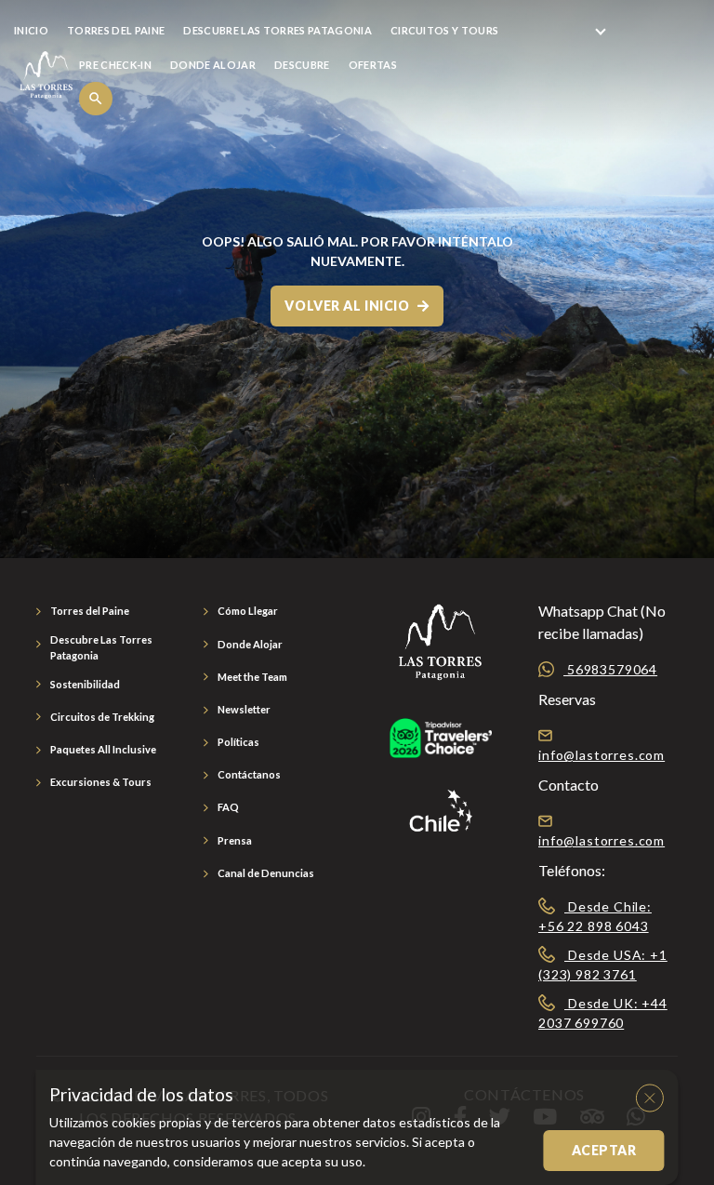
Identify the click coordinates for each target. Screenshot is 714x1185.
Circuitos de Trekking (102, 717)
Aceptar (604, 1150)
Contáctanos (249, 774)
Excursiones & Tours (101, 782)
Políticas (238, 742)
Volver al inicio (348, 305)
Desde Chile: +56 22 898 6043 (595, 916)
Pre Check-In (115, 65)
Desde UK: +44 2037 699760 (603, 1013)
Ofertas (373, 65)
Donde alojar (213, 65)
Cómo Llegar (248, 611)
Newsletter (244, 709)
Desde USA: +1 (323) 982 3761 (603, 964)
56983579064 (610, 669)
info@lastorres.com (601, 755)
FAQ (228, 807)
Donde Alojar (250, 644)
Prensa (235, 840)
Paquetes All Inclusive (103, 749)
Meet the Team (252, 677)
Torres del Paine (89, 611)
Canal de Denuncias (266, 873)
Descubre (302, 65)
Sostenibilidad (85, 684)
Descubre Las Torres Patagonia (101, 647)
